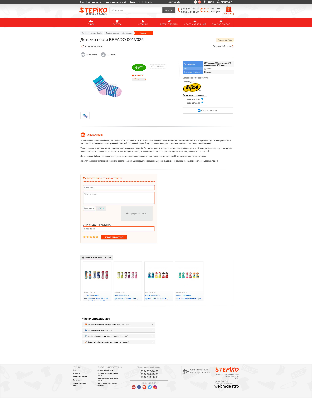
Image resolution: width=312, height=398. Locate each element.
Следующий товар (222, 46)
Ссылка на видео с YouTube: (96, 225)
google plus (144, 387)
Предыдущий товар (93, 46)
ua (195, 2)
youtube (134, 386)
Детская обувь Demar (105, 370)
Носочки (143, 33)
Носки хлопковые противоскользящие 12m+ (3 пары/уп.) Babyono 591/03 (96, 298)
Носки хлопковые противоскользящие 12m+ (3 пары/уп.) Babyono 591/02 (126, 298)
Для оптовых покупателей (116, 2)
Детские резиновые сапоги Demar (108, 374)
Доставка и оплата (95, 2)
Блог (75, 370)
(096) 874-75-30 (193, 99)
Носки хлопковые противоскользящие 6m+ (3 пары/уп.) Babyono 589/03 (156, 298)
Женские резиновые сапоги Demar (108, 379)
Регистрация (226, 2)
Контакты (148, 2)
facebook (139, 386)
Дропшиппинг (135, 2)
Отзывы (111, 54)
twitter (150, 386)
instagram (155, 386)
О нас (82, 2)
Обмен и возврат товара (79, 384)
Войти (211, 2)
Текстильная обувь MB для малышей (107, 384)
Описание (92, 54)
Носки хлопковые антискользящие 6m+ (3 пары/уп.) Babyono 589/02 (188, 298)
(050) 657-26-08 (193, 103)
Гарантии (76, 380)
